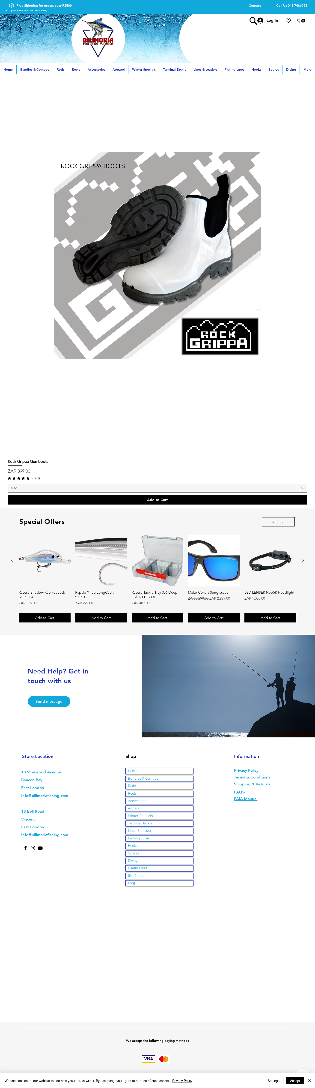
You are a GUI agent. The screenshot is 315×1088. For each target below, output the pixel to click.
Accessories (137, 801)
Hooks (133, 846)
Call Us (291, 5)
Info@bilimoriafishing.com (44, 795)
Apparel (134, 808)
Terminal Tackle (140, 823)
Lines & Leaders (140, 831)
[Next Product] (303, 560)
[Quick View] (157, 256)
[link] (24, 478)
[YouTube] (40, 848)
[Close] (309, 1080)
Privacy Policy (182, 1080)
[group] (157, 579)
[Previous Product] (12, 560)
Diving (133, 861)
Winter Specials (140, 816)
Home (132, 771)
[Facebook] (25, 848)
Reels (132, 793)
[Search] (253, 20)
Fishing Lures (139, 838)
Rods (132, 786)
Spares (133, 853)
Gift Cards (136, 876)
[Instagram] (33, 848)
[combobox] (157, 488)
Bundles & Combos (143, 778)
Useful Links (138, 868)
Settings (273, 1080)
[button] (301, 21)
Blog (131, 883)
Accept (295, 1080)
